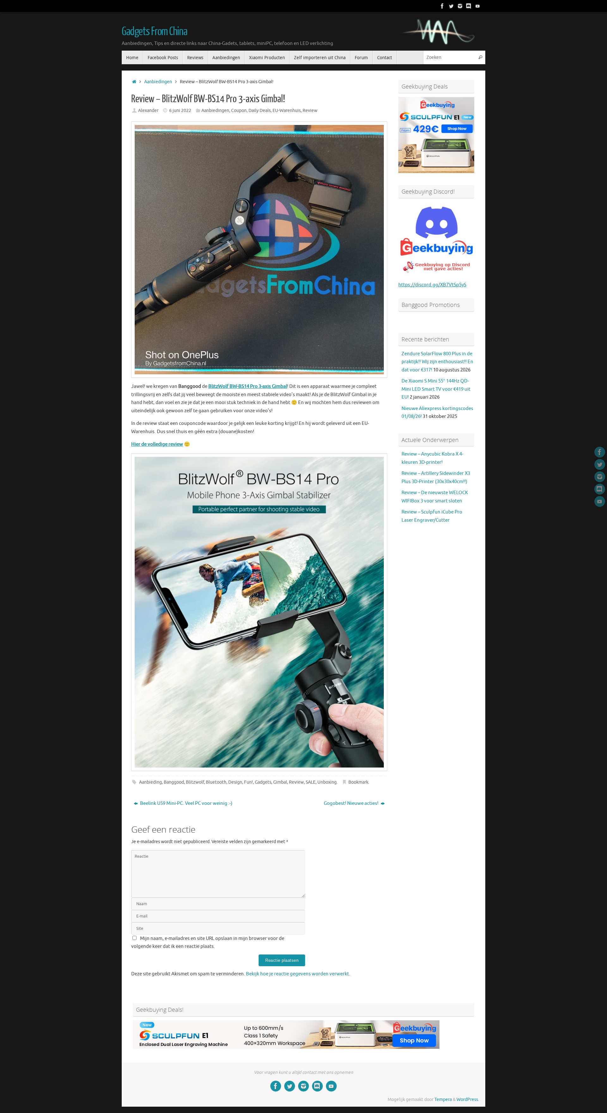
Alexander (148, 110)
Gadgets (263, 782)
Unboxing (327, 782)
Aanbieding (150, 782)
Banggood (174, 782)
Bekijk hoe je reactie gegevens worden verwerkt (297, 974)
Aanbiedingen (158, 81)
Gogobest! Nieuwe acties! (351, 803)
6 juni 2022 (180, 110)
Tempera (443, 1099)
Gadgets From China (154, 31)
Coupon (239, 110)
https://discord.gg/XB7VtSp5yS (432, 285)
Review (310, 110)
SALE (311, 782)
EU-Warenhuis (287, 110)
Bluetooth (216, 782)
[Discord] (468, 6)
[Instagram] (460, 6)
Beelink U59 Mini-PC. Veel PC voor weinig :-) (185, 803)
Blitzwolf (195, 782)
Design (235, 782)
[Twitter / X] (451, 6)
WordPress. (468, 1099)
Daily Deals (259, 110)
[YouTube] (477, 6)
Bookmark (358, 782)
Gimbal (280, 782)
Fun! (248, 782)
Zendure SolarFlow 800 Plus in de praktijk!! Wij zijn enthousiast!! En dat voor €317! (437, 362)
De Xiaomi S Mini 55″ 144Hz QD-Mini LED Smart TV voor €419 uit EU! (436, 389)
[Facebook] (442, 6)
